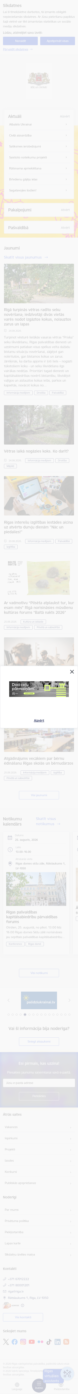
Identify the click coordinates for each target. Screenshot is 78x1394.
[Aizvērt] (72, 672)
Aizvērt (39, 720)
